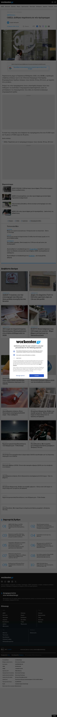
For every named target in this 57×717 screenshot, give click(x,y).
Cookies (54, 715)
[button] (28, 358)
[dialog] (29, 358)
